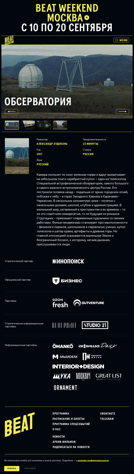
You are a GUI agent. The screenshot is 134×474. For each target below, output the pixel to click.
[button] (29, 125)
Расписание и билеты (69, 419)
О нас (57, 429)
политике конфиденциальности (93, 460)
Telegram (107, 419)
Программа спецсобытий (71, 424)
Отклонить (30, 469)
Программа (61, 413)
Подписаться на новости (71, 447)
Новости (59, 436)
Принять (11, 469)
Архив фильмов (64, 442)
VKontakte (107, 413)
